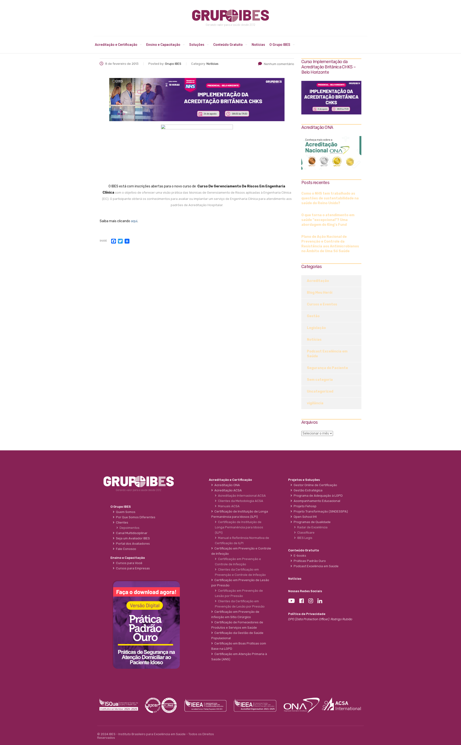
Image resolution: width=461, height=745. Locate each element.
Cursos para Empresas (132, 568)
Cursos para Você (128, 563)
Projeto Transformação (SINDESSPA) (320, 511)
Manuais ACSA (228, 506)
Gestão (313, 316)
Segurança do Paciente (327, 368)
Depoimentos (129, 528)
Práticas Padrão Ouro (309, 561)
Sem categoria (320, 380)
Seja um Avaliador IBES (132, 538)
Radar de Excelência (312, 527)
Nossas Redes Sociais (305, 591)
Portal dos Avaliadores (132, 543)
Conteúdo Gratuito (228, 45)
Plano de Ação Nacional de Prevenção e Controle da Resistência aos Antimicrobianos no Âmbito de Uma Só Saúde (330, 244)
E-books (299, 555)
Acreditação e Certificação (116, 45)
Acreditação (318, 281)
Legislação (316, 328)
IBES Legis (304, 538)
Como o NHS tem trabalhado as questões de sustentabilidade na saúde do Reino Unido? (330, 198)
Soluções (196, 45)
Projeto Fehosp (304, 506)
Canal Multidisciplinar (131, 533)
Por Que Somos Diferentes (135, 517)
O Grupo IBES (279, 45)
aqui (134, 221)
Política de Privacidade (306, 614)
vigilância (315, 403)
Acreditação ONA (226, 485)
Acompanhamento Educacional (316, 501)
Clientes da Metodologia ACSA (240, 501)
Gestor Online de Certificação (314, 485)
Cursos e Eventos (322, 304)
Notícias (258, 45)
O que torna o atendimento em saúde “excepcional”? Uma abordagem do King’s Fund (327, 220)
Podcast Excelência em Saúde (327, 353)
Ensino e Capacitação (163, 45)
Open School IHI (304, 517)
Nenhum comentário (279, 64)
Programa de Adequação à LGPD (317, 495)
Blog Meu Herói (319, 293)
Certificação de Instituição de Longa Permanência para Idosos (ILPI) (239, 527)
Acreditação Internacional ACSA (241, 495)
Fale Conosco (125, 549)
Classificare (305, 532)
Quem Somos (125, 512)
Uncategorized (320, 391)
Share (103, 241)
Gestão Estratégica (307, 490)
